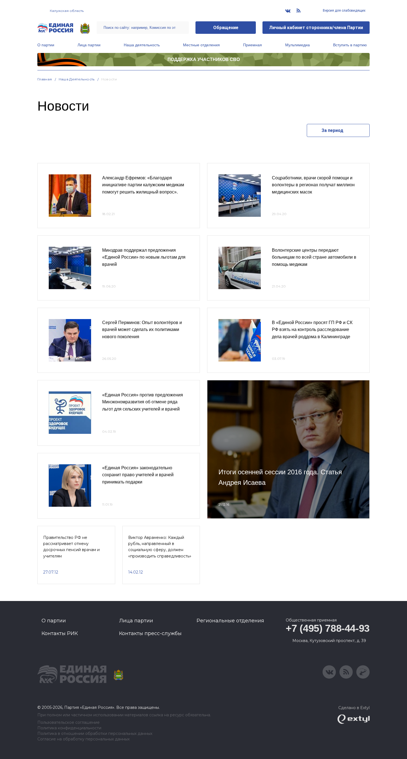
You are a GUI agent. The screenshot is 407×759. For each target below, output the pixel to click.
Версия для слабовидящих (343, 10)
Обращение (225, 27)
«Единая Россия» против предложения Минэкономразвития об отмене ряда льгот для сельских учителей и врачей (142, 402)
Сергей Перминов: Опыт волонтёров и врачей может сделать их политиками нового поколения (142, 329)
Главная (44, 79)
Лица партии (89, 45)
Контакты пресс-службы (150, 633)
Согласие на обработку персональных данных (83, 739)
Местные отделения (201, 45)
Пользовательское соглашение (68, 722)
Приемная (252, 45)
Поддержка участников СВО (204, 59)
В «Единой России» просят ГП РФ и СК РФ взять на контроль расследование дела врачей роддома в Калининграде (312, 329)
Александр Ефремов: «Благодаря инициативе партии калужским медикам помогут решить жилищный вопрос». (143, 184)
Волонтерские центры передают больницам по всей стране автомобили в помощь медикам (314, 257)
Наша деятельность (142, 45)
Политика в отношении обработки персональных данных (94, 733)
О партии (45, 45)
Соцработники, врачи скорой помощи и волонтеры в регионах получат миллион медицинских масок (313, 184)
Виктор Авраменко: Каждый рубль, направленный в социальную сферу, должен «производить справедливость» (159, 547)
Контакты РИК (60, 633)
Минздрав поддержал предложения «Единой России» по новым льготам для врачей (144, 257)
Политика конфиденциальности (69, 728)
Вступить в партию (350, 45)
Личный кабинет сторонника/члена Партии (316, 27)
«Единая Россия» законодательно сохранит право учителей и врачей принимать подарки (138, 474)
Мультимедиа (297, 45)
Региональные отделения (230, 621)
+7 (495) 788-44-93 (328, 628)
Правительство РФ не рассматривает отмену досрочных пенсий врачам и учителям (71, 547)
